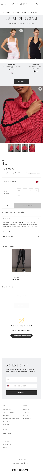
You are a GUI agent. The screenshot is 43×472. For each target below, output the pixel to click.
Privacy (24, 456)
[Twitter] (9, 287)
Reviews (25, 415)
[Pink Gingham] (12, 69)
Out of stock (28, 205)
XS (19, 190)
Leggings (25, 9)
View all (21, 78)
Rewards (26, 412)
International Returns (11, 418)
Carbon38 (16, 9)
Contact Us (7, 436)
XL (19, 195)
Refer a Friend (27, 418)
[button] (21, 470)
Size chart (7, 193)
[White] (37, 68)
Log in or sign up (34, 173)
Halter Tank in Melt (35, 63)
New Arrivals (5, 9)
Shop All (6, 424)
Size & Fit (6, 232)
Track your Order (9, 412)
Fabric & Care (8, 236)
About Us (26, 409)
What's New (7, 409)
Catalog (6, 442)
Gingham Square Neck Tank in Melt (12, 64)
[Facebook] (6, 286)
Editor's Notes (8, 219)
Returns (6, 415)
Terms (18, 456)
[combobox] (9, 386)
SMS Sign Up (7, 444)
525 (3, 160)
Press (5, 447)
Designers (6, 421)
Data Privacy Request (10, 439)
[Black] (34, 68)
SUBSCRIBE (21, 392)
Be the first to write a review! (21, 336)
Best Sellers (35, 9)
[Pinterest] (12, 286)
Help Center (7, 433)
